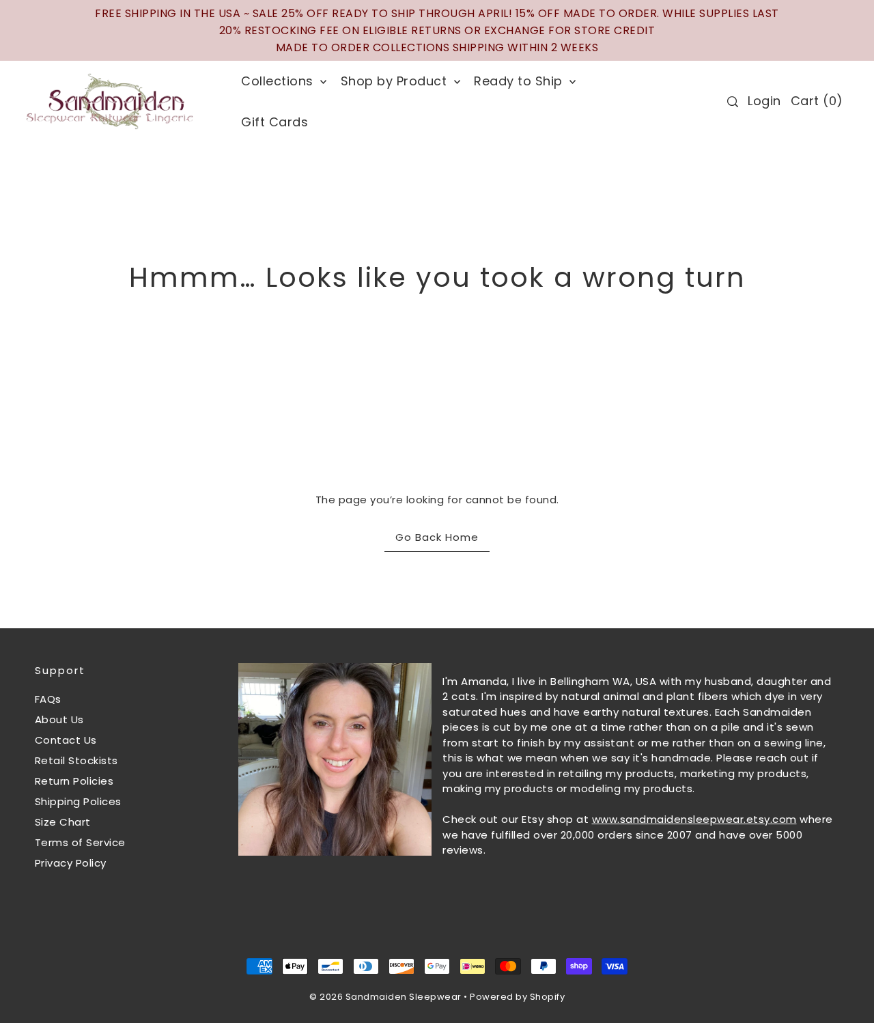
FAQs (48, 699)
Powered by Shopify (517, 996)
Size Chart (63, 822)
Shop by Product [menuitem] (396, 80)
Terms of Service (80, 842)
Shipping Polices (78, 801)
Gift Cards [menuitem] (274, 121)
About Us (59, 719)
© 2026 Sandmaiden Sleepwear (385, 996)
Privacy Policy (71, 863)
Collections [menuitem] (279, 80)
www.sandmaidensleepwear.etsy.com (694, 819)
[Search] (733, 101)
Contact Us (66, 740)
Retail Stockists (76, 760)
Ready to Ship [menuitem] (520, 80)
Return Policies (74, 781)
